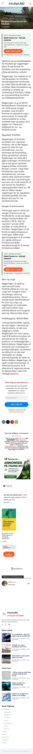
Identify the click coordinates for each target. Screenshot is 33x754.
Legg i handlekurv (7, 547)
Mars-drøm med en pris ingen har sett (21, 656)
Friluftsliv (5, 18)
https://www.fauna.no (16, 436)
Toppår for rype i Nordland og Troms (19, 646)
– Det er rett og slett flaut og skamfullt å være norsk (21, 673)
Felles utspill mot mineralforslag (18, 684)
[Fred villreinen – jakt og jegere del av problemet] (6, 637)
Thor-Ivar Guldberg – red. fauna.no (16, 433)
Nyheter (12, 18)
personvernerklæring (16, 412)
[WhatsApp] (16, 422)
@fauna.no (12, 582)
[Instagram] (6, 624)
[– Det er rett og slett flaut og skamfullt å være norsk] (6, 675)
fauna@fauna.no (11, 446)
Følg (28, 583)
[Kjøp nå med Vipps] (9, 554)
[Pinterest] (12, 422)
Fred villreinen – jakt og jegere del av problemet (21, 635)
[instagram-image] (7, 593)
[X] (8, 422)
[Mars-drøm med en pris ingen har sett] (6, 659)
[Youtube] (9, 624)
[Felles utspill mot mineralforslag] (6, 686)
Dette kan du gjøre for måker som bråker (20, 694)
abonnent (23, 440)
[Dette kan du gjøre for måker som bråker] (6, 696)
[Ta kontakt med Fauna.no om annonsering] (10, 476)
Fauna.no (22, 438)
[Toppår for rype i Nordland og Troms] (6, 648)
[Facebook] (4, 422)
